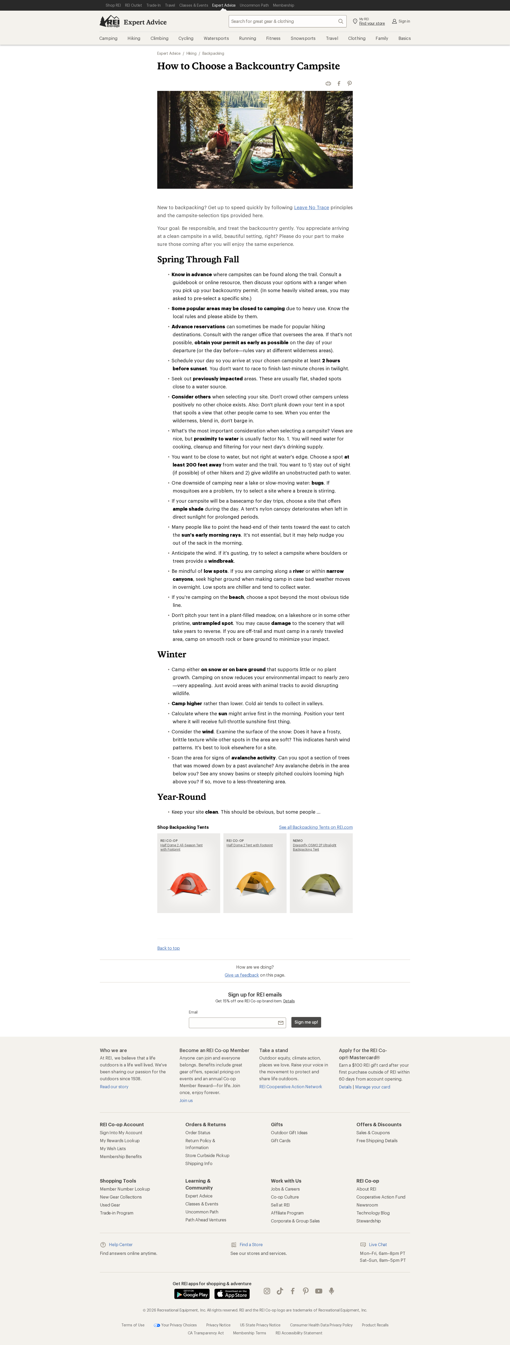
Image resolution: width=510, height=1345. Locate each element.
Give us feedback (242, 974)
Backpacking (213, 53)
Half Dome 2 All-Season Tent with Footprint (181, 847)
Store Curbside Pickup (207, 1155)
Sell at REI (280, 1204)
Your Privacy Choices (178, 1325)
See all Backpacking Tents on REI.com (316, 827)
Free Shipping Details (377, 1140)
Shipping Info (198, 1163)
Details (289, 1001)
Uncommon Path (201, 1211)
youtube (318, 1291)
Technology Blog (373, 1212)
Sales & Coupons (373, 1132)
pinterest (305, 1291)
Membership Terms (249, 1333)
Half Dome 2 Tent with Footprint (250, 845)
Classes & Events (201, 1203)
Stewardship (368, 1220)
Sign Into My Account (121, 1132)
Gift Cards (280, 1140)
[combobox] (288, 21)
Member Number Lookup (125, 1188)
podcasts (331, 1291)
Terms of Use (132, 1325)
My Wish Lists (113, 1148)
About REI (366, 1188)
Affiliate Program (287, 1212)
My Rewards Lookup (120, 1140)
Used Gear (110, 1204)
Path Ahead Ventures (205, 1219)
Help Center (121, 1244)
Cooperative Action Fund (380, 1196)
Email (193, 1012)
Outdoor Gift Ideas (289, 1132)
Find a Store (251, 1244)
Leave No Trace (311, 207)
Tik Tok (280, 1291)
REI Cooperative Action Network (290, 1086)
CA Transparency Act (206, 1333)
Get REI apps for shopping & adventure (212, 1283)
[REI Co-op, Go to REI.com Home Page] (109, 21)
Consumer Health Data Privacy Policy (321, 1325)
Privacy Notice (218, 1325)
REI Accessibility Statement (299, 1333)
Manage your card (372, 1086)
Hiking (191, 53)
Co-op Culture (285, 1196)
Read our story (114, 1086)
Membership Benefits (121, 1156)
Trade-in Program (116, 1212)
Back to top (168, 948)
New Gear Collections (121, 1196)
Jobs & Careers (285, 1188)
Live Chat (378, 1244)
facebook (292, 1291)
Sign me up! (306, 1021)
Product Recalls (375, 1325)
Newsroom (367, 1204)
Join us (186, 1100)
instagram (267, 1291)
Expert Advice (145, 22)
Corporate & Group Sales (295, 1220)
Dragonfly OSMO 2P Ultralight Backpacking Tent (315, 847)
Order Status (197, 1132)
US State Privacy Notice (260, 1325)
